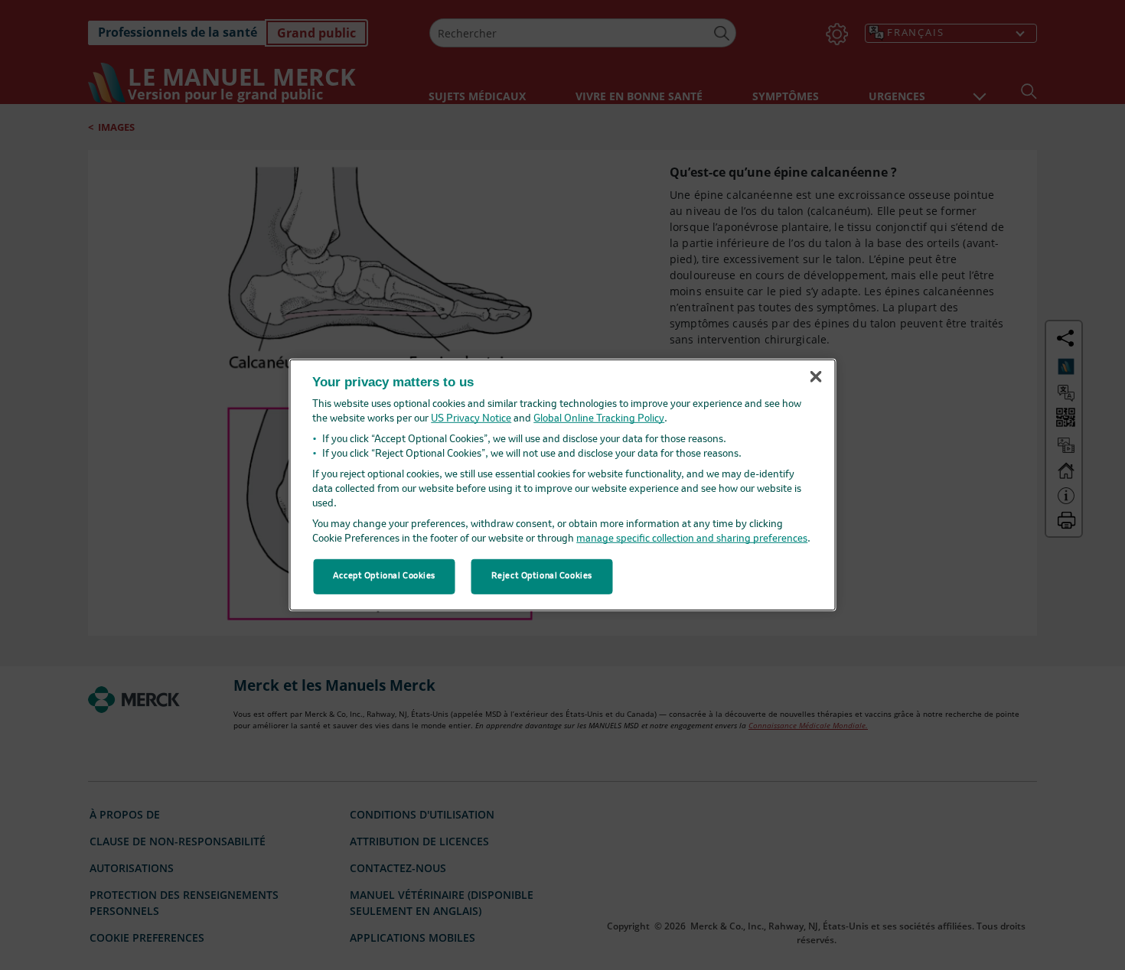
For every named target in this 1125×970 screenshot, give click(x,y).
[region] (562, 485)
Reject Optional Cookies (541, 576)
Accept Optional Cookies (384, 576)
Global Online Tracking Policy (598, 419)
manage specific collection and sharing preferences (691, 539)
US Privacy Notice (471, 419)
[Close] (816, 376)
